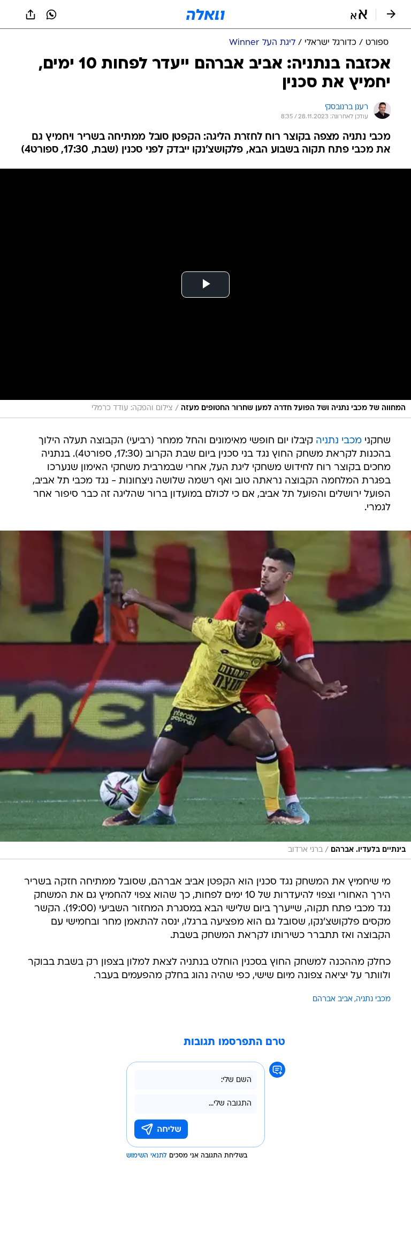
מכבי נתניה (339, 441)
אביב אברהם (333, 999)
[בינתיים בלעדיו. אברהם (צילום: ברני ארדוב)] (205, 695)
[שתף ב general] (30, 14)
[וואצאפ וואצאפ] (51, 14)
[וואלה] (205, 14)
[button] (359, 14)
